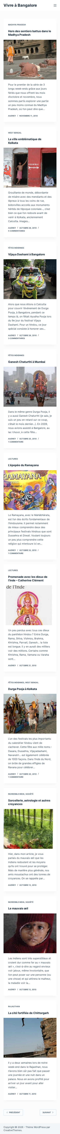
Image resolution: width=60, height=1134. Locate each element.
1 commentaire (15, 442)
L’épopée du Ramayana (23, 465)
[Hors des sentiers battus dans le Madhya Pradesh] (30, 59)
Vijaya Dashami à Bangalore (26, 254)
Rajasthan (14, 1006)
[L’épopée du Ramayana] (30, 490)
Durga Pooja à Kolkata (22, 689)
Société (29, 794)
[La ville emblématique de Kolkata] (30, 167)
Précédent (14, 1112)
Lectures (13, 459)
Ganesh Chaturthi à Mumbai (26, 361)
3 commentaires (16, 338)
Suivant (47, 1112)
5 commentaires (16, 231)
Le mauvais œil (18, 908)
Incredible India (16, 794)
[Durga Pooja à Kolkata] (30, 714)
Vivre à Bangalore (20, 5)
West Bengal (15, 133)
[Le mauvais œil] (30, 933)
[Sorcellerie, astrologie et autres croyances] (30, 829)
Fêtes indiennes (16, 248)
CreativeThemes (13, 1130)
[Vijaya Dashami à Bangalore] (30, 279)
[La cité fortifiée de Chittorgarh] (30, 1038)
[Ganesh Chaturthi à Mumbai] (30, 386)
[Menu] (55, 5)
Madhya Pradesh (17, 25)
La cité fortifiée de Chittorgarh (28, 1013)
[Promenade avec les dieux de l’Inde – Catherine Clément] (30, 605)
